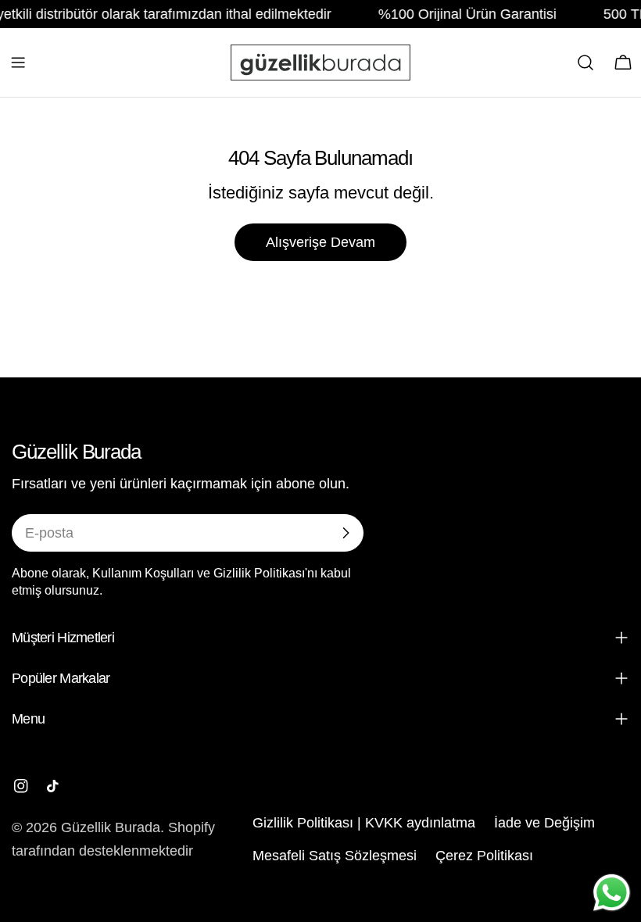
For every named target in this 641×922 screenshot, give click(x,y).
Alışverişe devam (320, 242)
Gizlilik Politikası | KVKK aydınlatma (363, 823)
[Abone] (345, 532)
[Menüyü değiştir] (18, 62)
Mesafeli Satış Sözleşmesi (334, 855)
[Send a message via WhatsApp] (611, 892)
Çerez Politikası (484, 855)
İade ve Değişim (544, 823)
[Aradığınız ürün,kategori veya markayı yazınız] (585, 62)
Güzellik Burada (110, 827)
